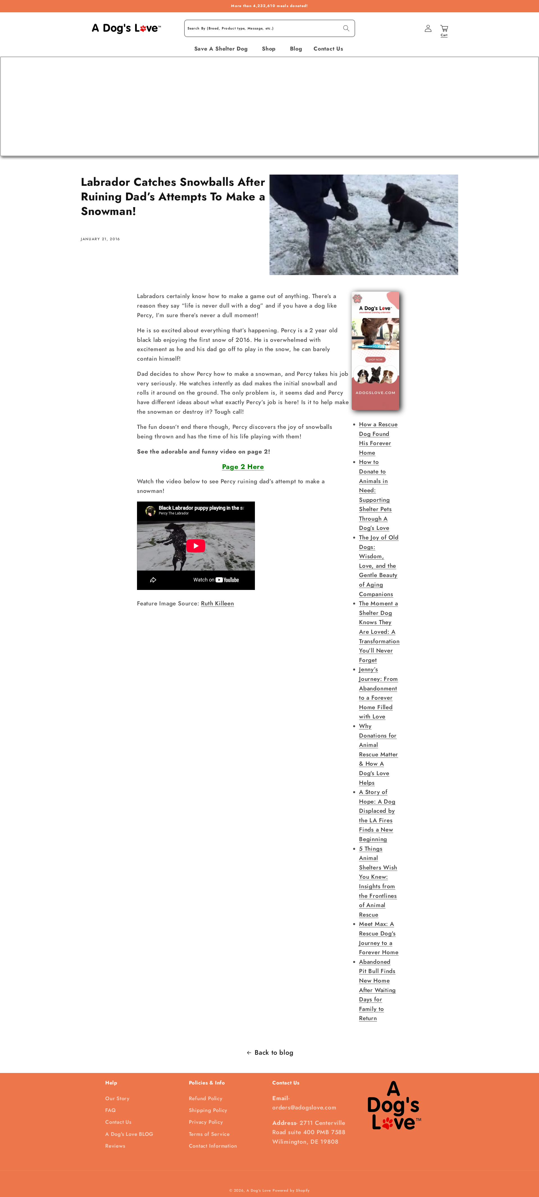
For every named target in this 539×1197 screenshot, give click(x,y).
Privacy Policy (206, 1122)
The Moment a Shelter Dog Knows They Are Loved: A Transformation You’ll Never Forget (379, 631)
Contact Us (118, 1122)
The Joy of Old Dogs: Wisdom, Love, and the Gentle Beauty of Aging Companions (379, 565)
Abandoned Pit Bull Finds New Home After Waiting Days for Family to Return (377, 990)
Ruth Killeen (217, 603)
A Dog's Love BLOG (129, 1134)
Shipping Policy (208, 1110)
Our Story (117, 1098)
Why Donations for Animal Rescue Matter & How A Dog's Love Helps (378, 754)
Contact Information (213, 1146)
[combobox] (270, 28)
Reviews (115, 1146)
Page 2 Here (243, 467)
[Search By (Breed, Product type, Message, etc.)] (346, 28)
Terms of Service (209, 1134)
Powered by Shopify (291, 1190)
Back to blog (274, 1052)
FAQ (110, 1110)
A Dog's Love (258, 1190)
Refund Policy (206, 1098)
